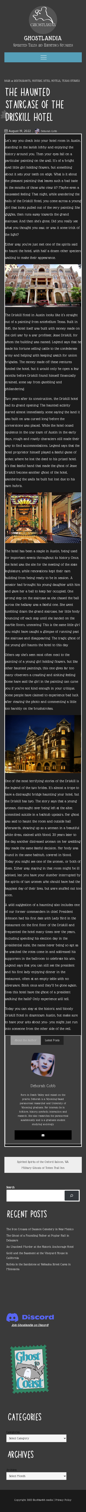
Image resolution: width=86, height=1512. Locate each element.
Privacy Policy (63, 1499)
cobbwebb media (44, 1499)
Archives (11, 1469)
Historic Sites (41, 80)
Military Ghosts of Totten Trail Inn (43, 1167)
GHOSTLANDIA (43, 38)
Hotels (55, 80)
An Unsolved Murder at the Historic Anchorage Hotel (40, 1246)
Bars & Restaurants (17, 80)
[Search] (72, 1195)
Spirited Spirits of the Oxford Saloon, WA (43, 1161)
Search (10, 1187)
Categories (13, 1432)
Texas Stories (71, 80)
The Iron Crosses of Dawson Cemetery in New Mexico (40, 1229)
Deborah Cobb (49, 131)
